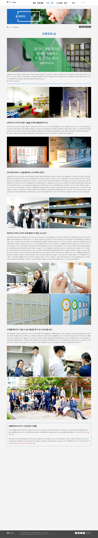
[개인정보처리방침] (50, 534)
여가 (73, 3)
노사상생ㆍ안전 (61, 3)
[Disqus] (49, 465)
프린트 (81, 26)
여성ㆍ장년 (50, 3)
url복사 (88, 26)
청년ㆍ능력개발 (38, 3)
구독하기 (88, 533)
